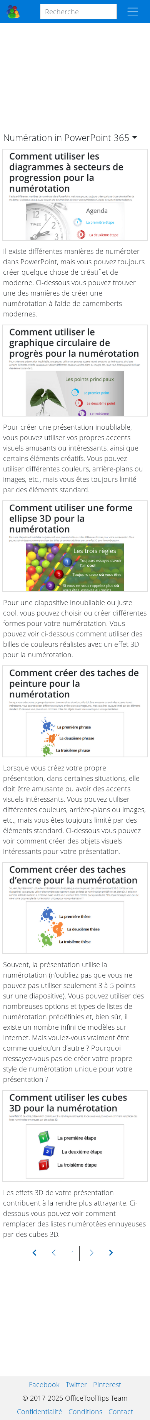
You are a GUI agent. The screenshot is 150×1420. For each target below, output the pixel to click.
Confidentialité (39, 1411)
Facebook (44, 1384)
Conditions (85, 1411)
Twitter (76, 1384)
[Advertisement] (75, 77)
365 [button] (121, 137)
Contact (120, 1411)
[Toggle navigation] (133, 11)
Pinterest (107, 1384)
